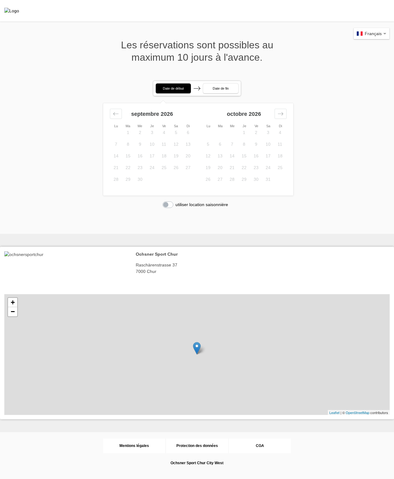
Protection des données (197, 446)
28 (116, 179)
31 (268, 179)
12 (176, 144)
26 (176, 167)
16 (140, 155)
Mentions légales (134, 446)
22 (128, 167)
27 (188, 167)
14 (116, 155)
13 (188, 144)
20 (188, 155)
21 (116, 167)
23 (140, 167)
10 (152, 144)
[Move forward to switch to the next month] (281, 114)
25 (164, 167)
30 (140, 179)
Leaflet (334, 412)
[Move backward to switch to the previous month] (116, 114)
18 (164, 155)
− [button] (13, 311)
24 (152, 167)
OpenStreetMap (357, 412)
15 (128, 155)
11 (164, 144)
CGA (260, 446)
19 (176, 155)
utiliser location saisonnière (201, 204)
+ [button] (13, 302)
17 (152, 155)
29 (128, 179)
